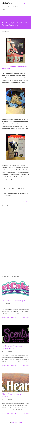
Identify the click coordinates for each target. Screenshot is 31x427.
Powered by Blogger (16, 422)
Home (4, 12)
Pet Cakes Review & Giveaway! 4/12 (14, 300)
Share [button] (25, 201)
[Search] (24, 3)
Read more (25, 317)
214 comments (11, 365)
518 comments (11, 413)
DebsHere (7, 3)
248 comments (11, 317)
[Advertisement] (15, 259)
